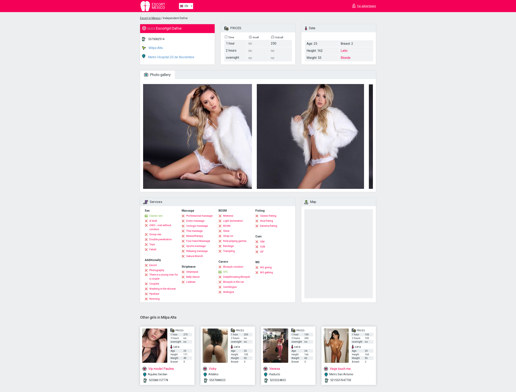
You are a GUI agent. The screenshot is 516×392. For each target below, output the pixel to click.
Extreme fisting (268, 225)
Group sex (155, 234)
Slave (226, 230)
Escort (153, 265)
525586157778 (158, 380)
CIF (262, 251)
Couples (154, 283)
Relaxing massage (197, 251)
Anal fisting (266, 220)
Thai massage (194, 230)
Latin (344, 51)
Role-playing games (234, 240)
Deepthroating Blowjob (236, 276)
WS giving (266, 267)
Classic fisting (268, 215)
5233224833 (278, 380)
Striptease (192, 271)
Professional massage (199, 215)
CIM (262, 241)
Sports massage (196, 245)
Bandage (228, 245)
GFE (225, 271)
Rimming (154, 298)
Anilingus (228, 291)
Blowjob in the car (233, 281)
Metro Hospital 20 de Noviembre (170, 57)
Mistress (228, 215)
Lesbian (191, 281)
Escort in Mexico (150, 18)
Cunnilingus (230, 286)
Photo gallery (160, 75)
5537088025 (217, 380)
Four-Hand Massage (198, 240)
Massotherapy (194, 235)
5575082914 (156, 39)
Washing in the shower (162, 288)
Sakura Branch (194, 256)
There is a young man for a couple (163, 276)
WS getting (266, 272)
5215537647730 (340, 380)
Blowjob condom (233, 266)
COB (262, 246)
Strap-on (228, 235)
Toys (152, 244)
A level (153, 220)
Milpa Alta (155, 48)
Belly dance (193, 276)
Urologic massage (197, 225)
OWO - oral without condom (160, 227)
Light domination (233, 220)
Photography (156, 270)
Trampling (229, 251)
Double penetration (160, 239)
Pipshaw (154, 293)
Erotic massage (195, 220)
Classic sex (155, 215)
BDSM (226, 225)
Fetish (152, 249)
